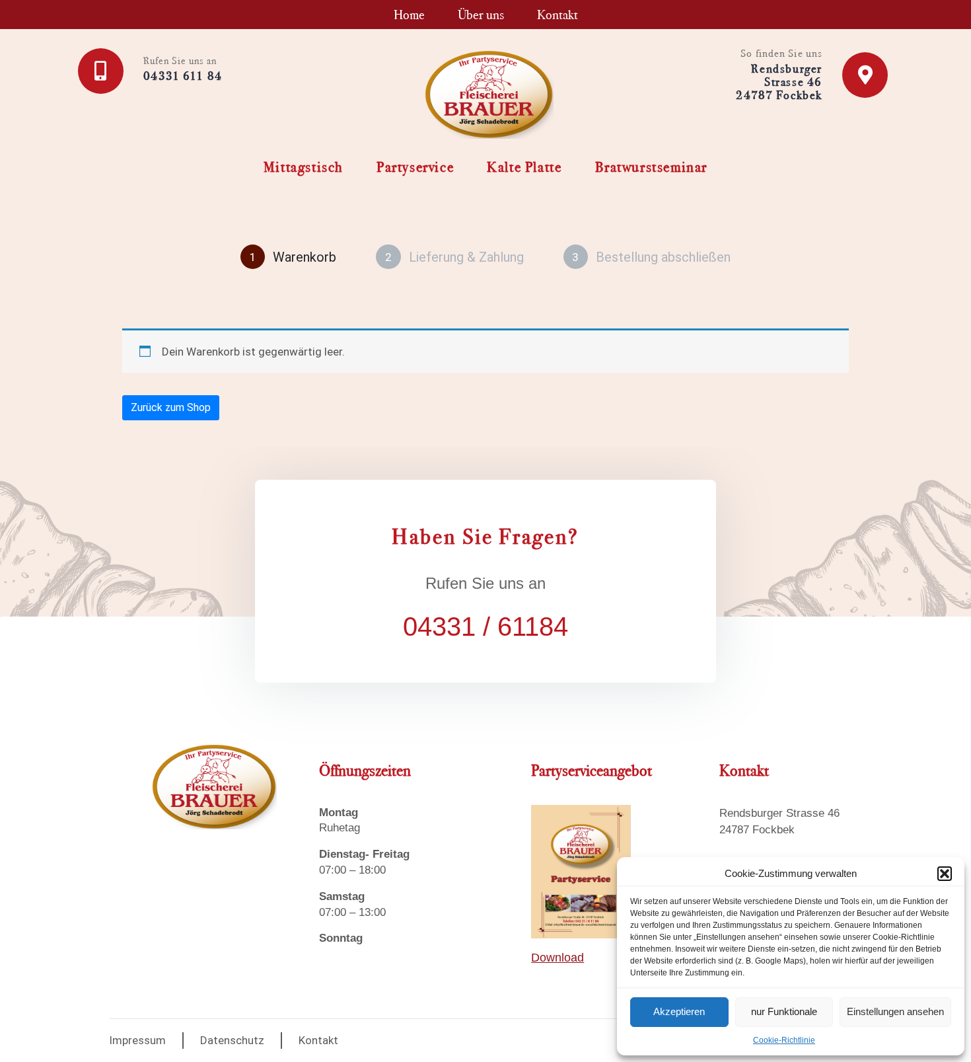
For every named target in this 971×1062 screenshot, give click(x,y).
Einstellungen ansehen (895, 1011)
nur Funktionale (784, 1011)
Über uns (481, 14)
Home (409, 14)
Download (557, 957)
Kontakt (557, 14)
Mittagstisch (303, 167)
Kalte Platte (524, 167)
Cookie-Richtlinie (784, 1040)
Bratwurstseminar (651, 167)
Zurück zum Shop (171, 407)
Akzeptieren (679, 1011)
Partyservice (415, 167)
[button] (944, 873)
